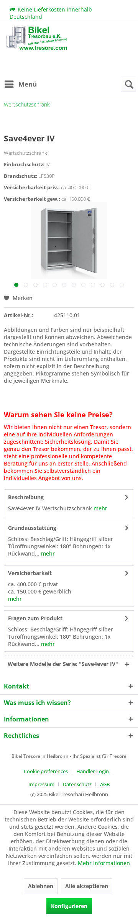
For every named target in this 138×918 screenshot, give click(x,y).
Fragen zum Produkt (35, 618)
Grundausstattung (32, 527)
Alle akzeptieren (86, 886)
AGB (105, 784)
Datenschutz (77, 784)
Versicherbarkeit (30, 573)
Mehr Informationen (104, 863)
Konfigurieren (69, 906)
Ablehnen (40, 886)
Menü (27, 84)
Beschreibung (26, 497)
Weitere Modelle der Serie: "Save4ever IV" (63, 663)
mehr (99, 508)
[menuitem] (20, 84)
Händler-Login (92, 771)
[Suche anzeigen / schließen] (128, 84)
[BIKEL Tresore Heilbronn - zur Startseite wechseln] (36, 51)
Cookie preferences (46, 771)
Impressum (41, 784)
